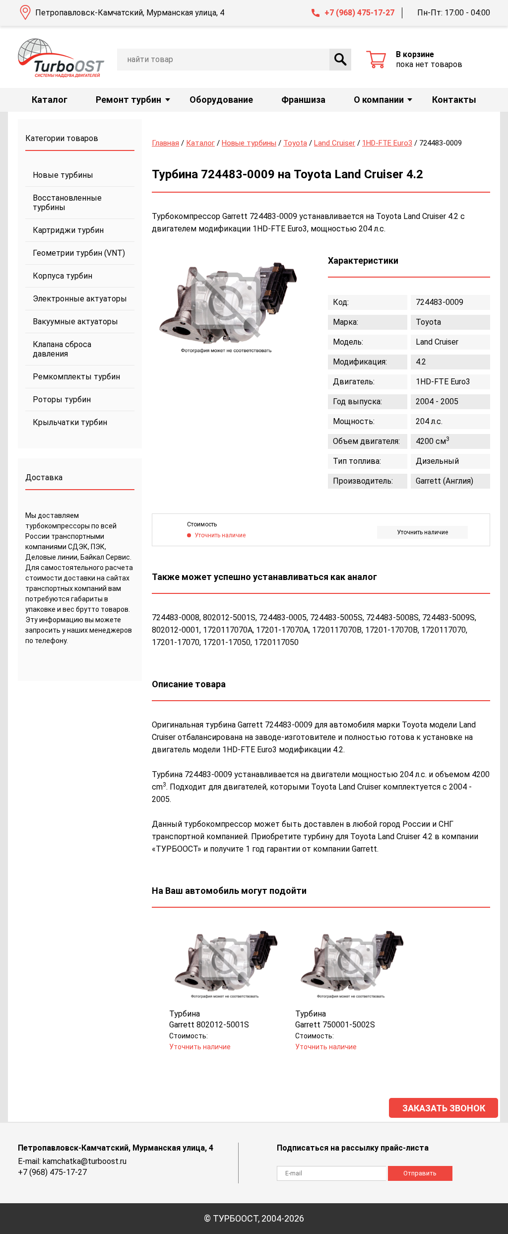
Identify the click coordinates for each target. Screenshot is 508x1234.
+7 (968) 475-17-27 (359, 12)
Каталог (49, 99)
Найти (340, 60)
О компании (379, 99)
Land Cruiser (334, 143)
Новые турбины (63, 175)
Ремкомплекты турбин (76, 376)
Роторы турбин (62, 399)
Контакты (454, 99)
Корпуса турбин (62, 276)
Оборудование (221, 99)
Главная (165, 143)
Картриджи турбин (68, 230)
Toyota (295, 143)
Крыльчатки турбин (70, 422)
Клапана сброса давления (62, 349)
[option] (226, 304)
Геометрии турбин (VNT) (79, 253)
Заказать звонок (443, 1108)
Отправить (420, 1173)
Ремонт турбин (128, 99)
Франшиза (303, 99)
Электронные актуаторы (80, 298)
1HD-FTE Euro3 (387, 143)
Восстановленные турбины (67, 202)
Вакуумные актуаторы (75, 321)
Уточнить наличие (422, 532)
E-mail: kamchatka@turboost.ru (72, 1161)
